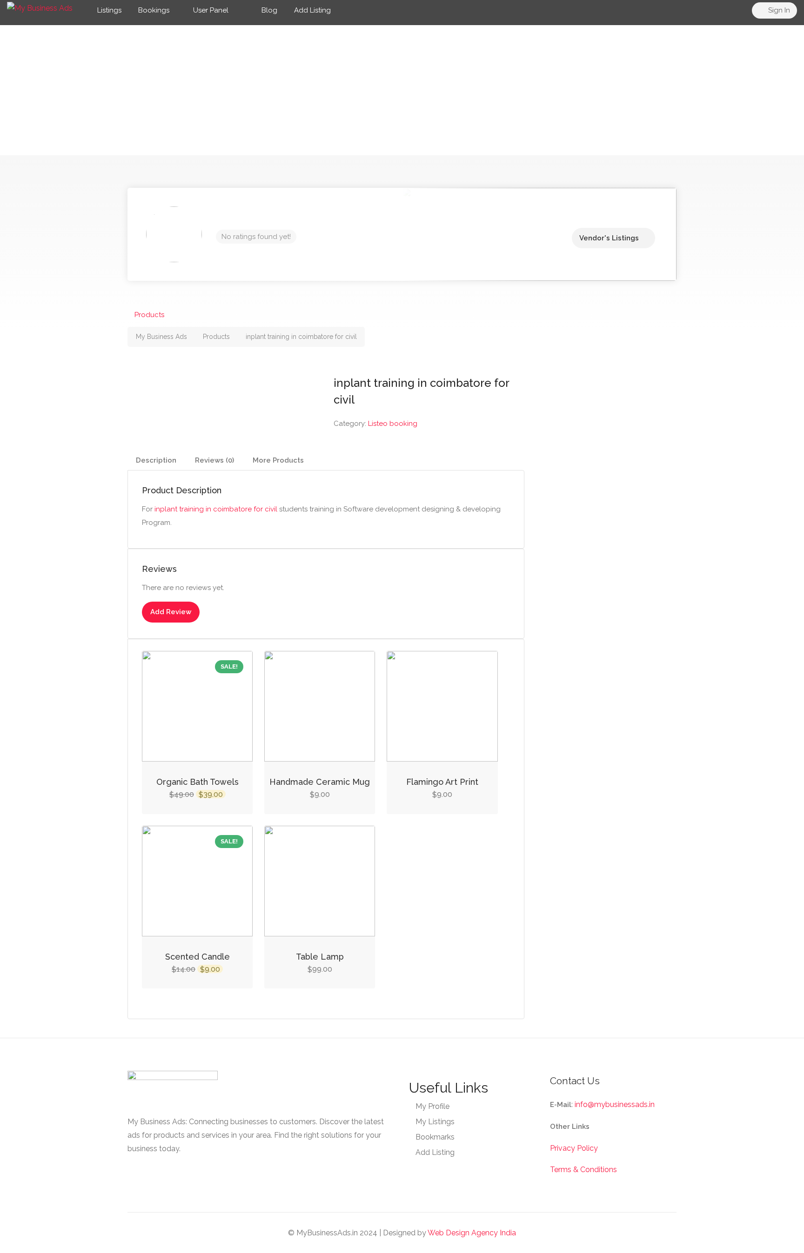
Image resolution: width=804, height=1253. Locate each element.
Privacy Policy (574, 1148)
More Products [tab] (278, 460)
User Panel (210, 10)
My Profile (432, 1106)
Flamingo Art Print (442, 782)
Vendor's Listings (609, 238)
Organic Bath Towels (197, 782)
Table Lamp (320, 956)
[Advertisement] (402, 90)
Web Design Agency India (472, 1232)
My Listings (435, 1121)
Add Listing (312, 10)
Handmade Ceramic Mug (319, 782)
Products (149, 315)
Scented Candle (197, 956)
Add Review (170, 612)
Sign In (778, 10)
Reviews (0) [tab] (214, 460)
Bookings (153, 10)
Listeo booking (392, 423)
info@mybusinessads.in (615, 1104)
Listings (109, 10)
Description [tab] (156, 460)
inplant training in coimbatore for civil (215, 509)
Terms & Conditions (583, 1169)
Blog (268, 10)
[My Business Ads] (40, 7)
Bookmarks (435, 1137)
